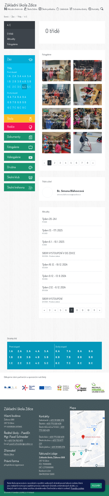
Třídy (19, 16)
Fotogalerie (12, 44)
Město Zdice (9, 454)
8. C (19, 107)
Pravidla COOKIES (19, 492)
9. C (24, 107)
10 (88, 310)
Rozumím (96, 485)
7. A (14, 96)
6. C (9, 107)
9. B (24, 102)
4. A (24, 76)
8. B (19, 102)
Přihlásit (30, 492)
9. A (24, 96)
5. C (29, 86)
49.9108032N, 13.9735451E (14, 427)
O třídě (10, 33)
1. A (9, 76)
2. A (14, 76)
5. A (29, 76)
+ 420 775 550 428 (53, 423)
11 (94, 310)
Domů (6, 16)
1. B (9, 81)
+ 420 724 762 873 (15, 440)
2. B (14, 81)
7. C (14, 107)
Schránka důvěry (80, 9)
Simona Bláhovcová (70, 191)
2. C (14, 86)
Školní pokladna (48, 9)
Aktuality (11, 38)
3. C (19, 86)
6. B (9, 102)
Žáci (13, 16)
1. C (9, 86)
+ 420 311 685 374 (58, 446)
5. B (29, 81)
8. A (19, 96)
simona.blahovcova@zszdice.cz (69, 194)
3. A (19, 76)
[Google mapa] (87, 438)
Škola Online (32, 9)
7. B (14, 102)
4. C (25, 16)
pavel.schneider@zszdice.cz (21, 443)
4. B (24, 81)
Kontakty (95, 9)
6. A (9, 96)
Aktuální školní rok (15, 9)
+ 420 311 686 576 (56, 420)
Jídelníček (64, 9)
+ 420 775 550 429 (56, 436)
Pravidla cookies (77, 488)
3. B (19, 81)
